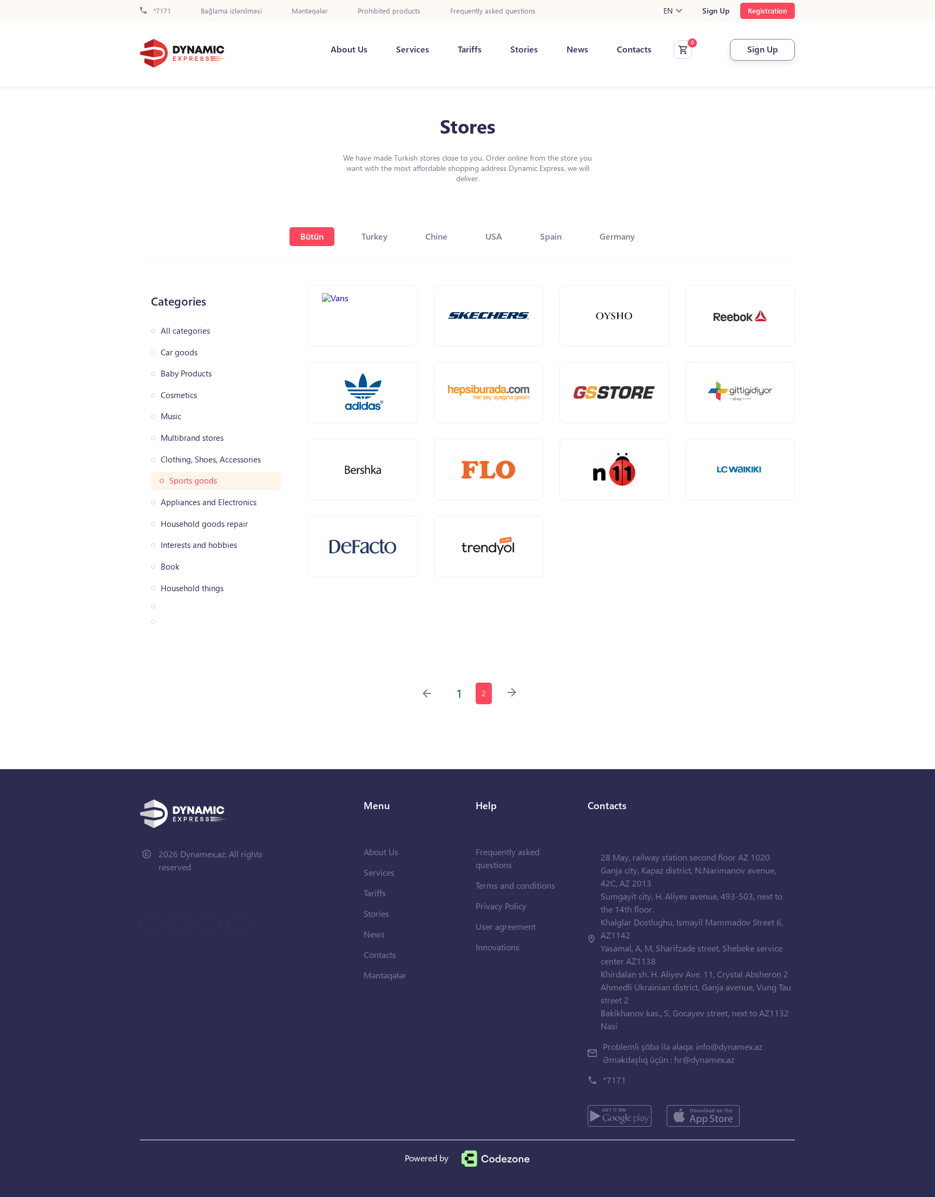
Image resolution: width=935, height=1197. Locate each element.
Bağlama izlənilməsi (231, 11)
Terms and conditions (515, 885)
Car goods (179, 352)
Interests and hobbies (199, 545)
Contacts (634, 49)
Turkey (374, 236)
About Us (349, 49)
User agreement (506, 926)
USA (493, 236)
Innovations (497, 947)
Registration (767, 10)
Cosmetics (179, 395)
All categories (185, 331)
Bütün (312, 236)
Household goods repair (204, 524)
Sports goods (193, 480)
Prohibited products (389, 11)
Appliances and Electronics (208, 502)
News (577, 49)
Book (170, 566)
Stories (524, 49)
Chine (436, 236)
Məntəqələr (310, 11)
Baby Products (186, 373)
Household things (192, 588)
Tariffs (470, 49)
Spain (551, 236)
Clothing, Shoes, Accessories (211, 459)
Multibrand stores (192, 438)
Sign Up (715, 10)
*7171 (161, 11)
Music (171, 416)
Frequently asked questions (493, 11)
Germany (617, 236)
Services (412, 49)
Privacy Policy (501, 905)
